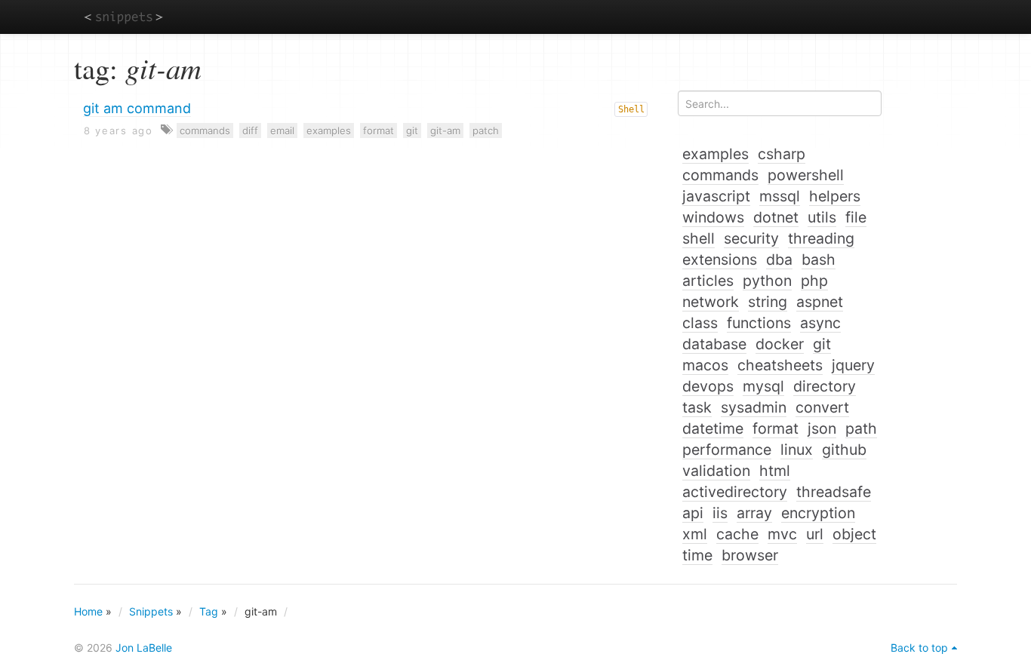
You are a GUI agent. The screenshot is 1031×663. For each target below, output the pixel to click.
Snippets (151, 611)
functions (759, 323)
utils (822, 217)
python (767, 281)
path (861, 428)
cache (737, 534)
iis (720, 513)
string (767, 302)
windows (713, 217)
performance (726, 449)
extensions (719, 259)
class (700, 323)
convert (822, 407)
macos (705, 365)
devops (708, 386)
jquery (853, 365)
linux (796, 449)
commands (205, 130)
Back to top (919, 647)
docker (780, 344)
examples (328, 130)
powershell (806, 175)
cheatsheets (780, 365)
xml (694, 534)
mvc (782, 534)
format (378, 130)
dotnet (776, 217)
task (697, 407)
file (855, 217)
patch (485, 130)
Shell (631, 109)
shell (698, 238)
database (714, 344)
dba (779, 259)
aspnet (819, 302)
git (412, 130)
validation (716, 471)
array (754, 513)
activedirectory (734, 492)
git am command (137, 108)
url (814, 534)
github (844, 449)
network (710, 302)
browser (750, 555)
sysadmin (753, 407)
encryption (818, 513)
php (814, 281)
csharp (781, 154)
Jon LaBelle (143, 647)
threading (821, 238)
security (751, 238)
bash (819, 259)
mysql (763, 386)
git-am (445, 130)
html (774, 471)
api (692, 513)
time (697, 555)
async (820, 323)
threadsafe (833, 492)
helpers (834, 196)
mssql (779, 196)
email (282, 130)
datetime (712, 428)
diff (250, 130)
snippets (123, 16)
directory (824, 386)
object (854, 534)
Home (88, 611)
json (822, 428)
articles (708, 281)
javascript (716, 196)
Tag (208, 611)
